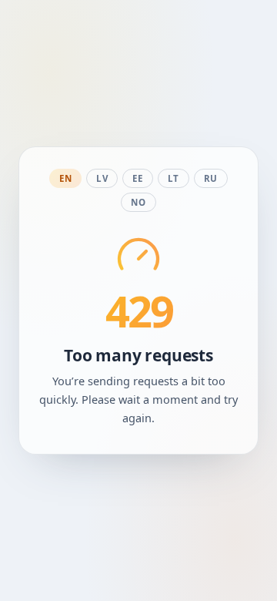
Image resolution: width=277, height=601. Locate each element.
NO (138, 202)
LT (173, 178)
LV (102, 178)
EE (137, 178)
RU (211, 178)
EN (65, 178)
